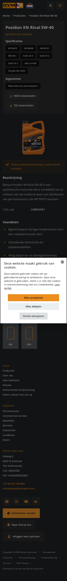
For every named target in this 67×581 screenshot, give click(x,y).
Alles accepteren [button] (33, 297)
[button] (33, 316)
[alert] (33, 290)
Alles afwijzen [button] (33, 306)
